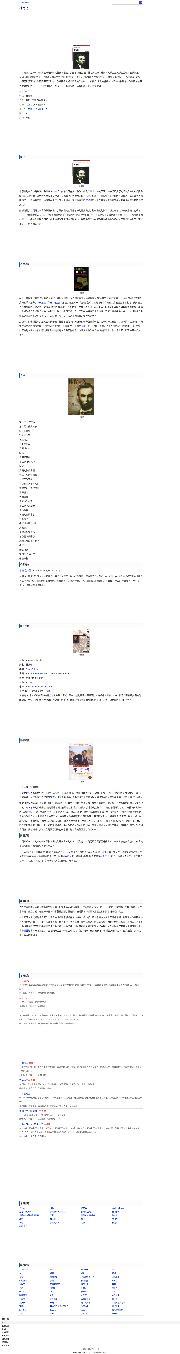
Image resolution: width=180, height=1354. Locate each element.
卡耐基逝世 (27, 930)
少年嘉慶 (54, 1299)
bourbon (84, 1270)
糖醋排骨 (85, 1284)
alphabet (53, 1270)
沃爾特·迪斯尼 (118, 1208)
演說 (87, 200)
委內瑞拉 (115, 1212)
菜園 (114, 1284)
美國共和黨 (54, 1223)
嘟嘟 (114, 1273)
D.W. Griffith (32, 669)
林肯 (21, 298)
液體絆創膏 (85, 1299)
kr (113, 1270)
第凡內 (84, 1314)
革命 (32, 807)
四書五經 (115, 1295)
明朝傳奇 (23, 1281)
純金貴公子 (85, 1303)
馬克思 (82, 326)
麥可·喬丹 (23, 1226)
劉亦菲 (84, 1208)
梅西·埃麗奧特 (118, 1310)
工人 (74, 829)
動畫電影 (23, 1295)
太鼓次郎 (54, 1277)
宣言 (52, 797)
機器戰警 (85, 1281)
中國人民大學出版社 (38, 109)
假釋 (52, 1273)
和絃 (52, 1295)
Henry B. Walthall (34, 673)
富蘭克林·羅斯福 (88, 1215)
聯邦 (116, 793)
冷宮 (114, 1292)
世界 (28, 793)
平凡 (92, 191)
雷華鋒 (53, 1219)
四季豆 (84, 1295)
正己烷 (115, 1281)
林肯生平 (104, 856)
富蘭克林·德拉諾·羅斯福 (29, 1215)
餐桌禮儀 (115, 1306)
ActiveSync (24, 1270)
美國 (48, 691)
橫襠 (21, 1314)
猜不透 (115, 1299)
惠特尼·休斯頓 (25, 1212)
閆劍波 (115, 1219)
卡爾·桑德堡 (25, 570)
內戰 (67, 856)
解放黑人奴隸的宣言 (49, 302)
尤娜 (83, 1223)
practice (84, 1292)
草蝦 (21, 1306)
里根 (52, 1215)
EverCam (23, 1310)
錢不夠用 (85, 1306)
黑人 (31, 812)
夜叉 (21, 1277)
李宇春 (22, 1208)
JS (51, 1292)
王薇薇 (22, 1303)
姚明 (83, 1219)
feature (53, 1310)
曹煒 (21, 1223)
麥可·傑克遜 (86, 1212)
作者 (21, 907)
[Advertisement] (81, 28)
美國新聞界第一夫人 (58, 1212)
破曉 (52, 1303)
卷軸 (83, 1273)
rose (83, 1310)
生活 (57, 191)
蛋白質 (53, 1288)
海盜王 (22, 1284)
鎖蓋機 (115, 1314)
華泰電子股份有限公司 (59, 1306)
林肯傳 (115, 1215)
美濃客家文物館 (118, 1303)
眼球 (52, 1314)
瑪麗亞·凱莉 (55, 1284)
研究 (37, 210)
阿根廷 (84, 1288)
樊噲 (52, 1281)
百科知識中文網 (93, 1349)
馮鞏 (21, 1219)
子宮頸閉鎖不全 (87, 1277)
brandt (21, 1292)
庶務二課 (115, 1277)
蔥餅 (21, 1288)
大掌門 (22, 1299)
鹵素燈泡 (115, 1288)
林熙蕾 (115, 1223)
